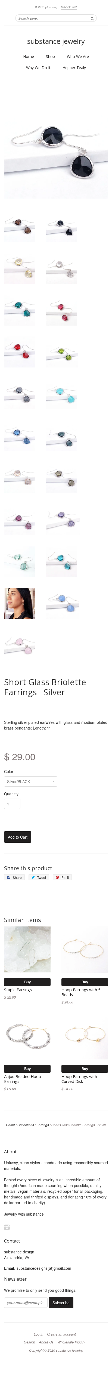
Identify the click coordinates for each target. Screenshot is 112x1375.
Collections (25, 1124)
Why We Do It (38, 67)
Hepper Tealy (74, 67)
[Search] (92, 18)
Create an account (61, 1334)
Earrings (42, 1124)
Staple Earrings (18, 989)
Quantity (11, 793)
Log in (38, 1334)
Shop (50, 56)
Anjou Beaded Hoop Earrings (22, 1079)
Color (8, 771)
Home (28, 56)
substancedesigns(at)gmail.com (44, 1268)
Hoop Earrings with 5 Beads (80, 992)
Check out (69, 7)
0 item (46, 7)
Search (29, 1342)
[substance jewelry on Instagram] (7, 1227)
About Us (46, 1342)
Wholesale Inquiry (71, 1342)
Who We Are (78, 56)
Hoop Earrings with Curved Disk (79, 1079)
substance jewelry (56, 41)
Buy (27, 981)
